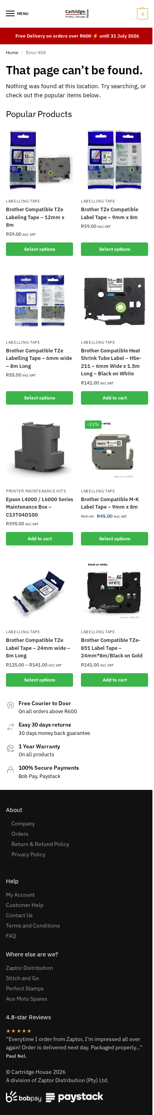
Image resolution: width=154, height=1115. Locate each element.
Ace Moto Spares (26, 998)
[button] (141, 13)
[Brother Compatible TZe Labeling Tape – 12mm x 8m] (39, 160)
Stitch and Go (22, 978)
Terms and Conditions (33, 925)
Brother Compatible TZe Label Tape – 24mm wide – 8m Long (38, 648)
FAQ (11, 935)
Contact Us (19, 915)
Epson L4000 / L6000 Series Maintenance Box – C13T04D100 (39, 507)
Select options (39, 249)
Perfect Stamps (25, 988)
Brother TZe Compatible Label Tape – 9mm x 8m (109, 213)
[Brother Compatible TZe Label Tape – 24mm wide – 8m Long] (39, 591)
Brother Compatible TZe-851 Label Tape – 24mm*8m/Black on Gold (112, 648)
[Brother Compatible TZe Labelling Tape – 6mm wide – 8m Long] (39, 301)
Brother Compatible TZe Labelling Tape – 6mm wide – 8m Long (39, 358)
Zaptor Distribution (29, 967)
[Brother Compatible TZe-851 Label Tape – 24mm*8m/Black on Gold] (114, 591)
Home (12, 52)
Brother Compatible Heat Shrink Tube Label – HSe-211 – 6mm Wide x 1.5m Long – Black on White (111, 362)
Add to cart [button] (115, 398)
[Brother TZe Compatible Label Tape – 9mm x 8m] (114, 160)
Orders (19, 833)
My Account (20, 894)
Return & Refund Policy (40, 844)
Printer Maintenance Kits (36, 491)
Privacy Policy (28, 854)
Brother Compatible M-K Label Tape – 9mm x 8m (110, 503)
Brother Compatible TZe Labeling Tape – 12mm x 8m (35, 217)
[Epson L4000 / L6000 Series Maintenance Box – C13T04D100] (39, 450)
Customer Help (24, 905)
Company (23, 823)
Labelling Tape (23, 201)
